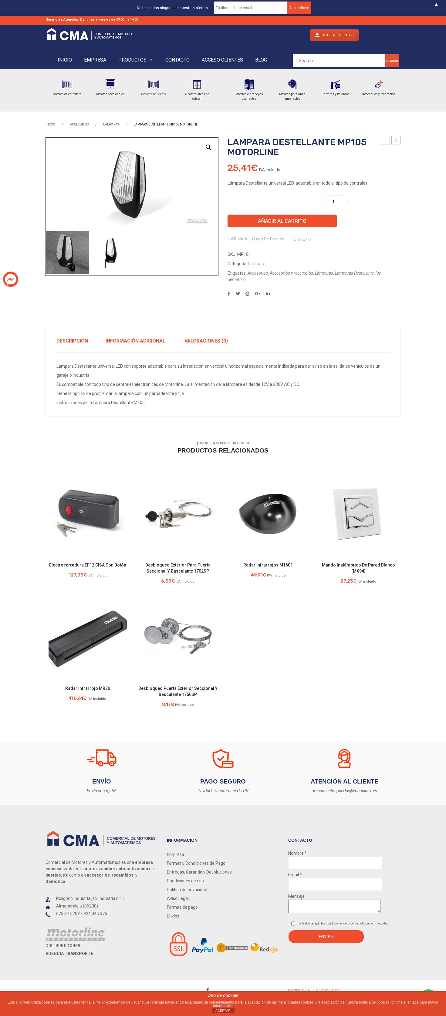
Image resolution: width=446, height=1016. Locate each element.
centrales (125, 384)
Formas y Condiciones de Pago (196, 863)
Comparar (303, 239)
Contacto (177, 60)
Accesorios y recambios (291, 273)
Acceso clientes (222, 60)
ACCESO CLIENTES (337, 35)
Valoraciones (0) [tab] (206, 341)
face (207, 990)
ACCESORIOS (79, 124)
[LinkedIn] (268, 294)
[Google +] (258, 294)
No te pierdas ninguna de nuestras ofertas (172, 8)
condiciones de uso (339, 923)
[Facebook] (229, 294)
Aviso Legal (178, 898)
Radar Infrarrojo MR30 (87, 688)
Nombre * (297, 853)
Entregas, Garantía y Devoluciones (199, 872)
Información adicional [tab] (135, 341)
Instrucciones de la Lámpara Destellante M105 (100, 402)
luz (378, 273)
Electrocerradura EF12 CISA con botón (87, 565)
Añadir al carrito (282, 221)
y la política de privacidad (371, 923)
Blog (261, 60)
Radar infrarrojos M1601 (268, 565)
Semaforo (237, 279)
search (392, 61)
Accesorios (258, 273)
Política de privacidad (187, 889)
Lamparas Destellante (354, 273)
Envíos (173, 916)
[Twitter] (238, 294)
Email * (295, 874)
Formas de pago (182, 907)
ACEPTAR (223, 1010)
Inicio (65, 60)
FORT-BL (397, 141)
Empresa (95, 60)
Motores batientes (153, 94)
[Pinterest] (247, 294)
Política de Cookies (327, 990)
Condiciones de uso (185, 880)
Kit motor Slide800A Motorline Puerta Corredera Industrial (385, 141)
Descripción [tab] (72, 341)
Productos (132, 60)
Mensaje (296, 896)
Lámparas (111, 124)
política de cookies (374, 1002)
